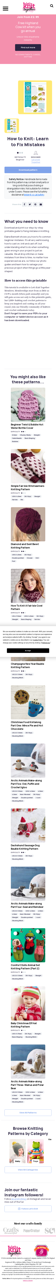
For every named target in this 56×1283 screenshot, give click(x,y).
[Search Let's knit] (51, 9)
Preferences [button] (45, 643)
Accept (28, 650)
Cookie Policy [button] (38, 640)
